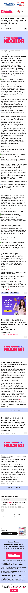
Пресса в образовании (19, 521)
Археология (14, 292)
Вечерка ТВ (17, 514)
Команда (21, 546)
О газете (10, 542)
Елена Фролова (5, 332)
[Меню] (25, 11)
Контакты (7, 548)
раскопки (5, 292)
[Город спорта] (18, 11)
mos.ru (21, 399)
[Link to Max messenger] (2, 507)
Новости (5, 514)
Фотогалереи (6, 521)
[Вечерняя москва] (14, 555)
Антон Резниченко (6, 26)
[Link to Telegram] (16, 507)
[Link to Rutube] (23, 507)
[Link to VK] (6, 507)
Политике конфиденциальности (18, 587)
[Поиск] (22, 11)
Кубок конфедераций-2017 (12, 334)
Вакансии (15, 546)
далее (3, 289)
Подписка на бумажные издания (13, 544)
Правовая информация (17, 548)
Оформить (9, 533)
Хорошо (14, 590)
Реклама (16, 542)
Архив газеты (17, 516)
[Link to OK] (9, 507)
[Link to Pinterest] (2, 510)
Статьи (5, 516)
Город (13, 28)
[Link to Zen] (13, 507)
